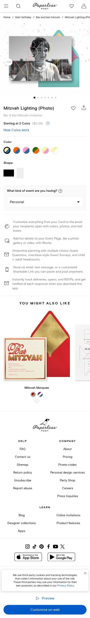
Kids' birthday (23, 17)
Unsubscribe (22, 480)
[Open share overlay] (84, 107)
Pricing (67, 457)
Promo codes (67, 465)
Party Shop (67, 480)
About (67, 449)
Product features (68, 523)
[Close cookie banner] (85, 573)
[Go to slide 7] (55, 97)
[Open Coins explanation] (48, 123)
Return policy (22, 472)
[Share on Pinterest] (41, 546)
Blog (22, 515)
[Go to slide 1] (34, 97)
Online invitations (68, 515)
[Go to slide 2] (38, 97)
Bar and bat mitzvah (48, 17)
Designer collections (21, 523)
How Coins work (16, 130)
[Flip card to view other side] (12, 62)
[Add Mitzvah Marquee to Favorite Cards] (36, 401)
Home (6, 17)
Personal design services (67, 472)
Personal (17, 202)
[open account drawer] (84, 6)
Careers (67, 488)
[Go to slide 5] (48, 97)
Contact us (22, 457)
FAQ (23, 449)
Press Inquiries (67, 496)
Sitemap (22, 465)
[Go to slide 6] (52, 97)
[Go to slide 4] (45, 97)
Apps (21, 531)
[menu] (6, 6)
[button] (60, 191)
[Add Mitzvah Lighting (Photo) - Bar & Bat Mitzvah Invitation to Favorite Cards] (73, 108)
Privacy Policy (65, 585)
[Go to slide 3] (41, 97)
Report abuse (22, 488)
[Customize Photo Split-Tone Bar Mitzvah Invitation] (45, 59)
